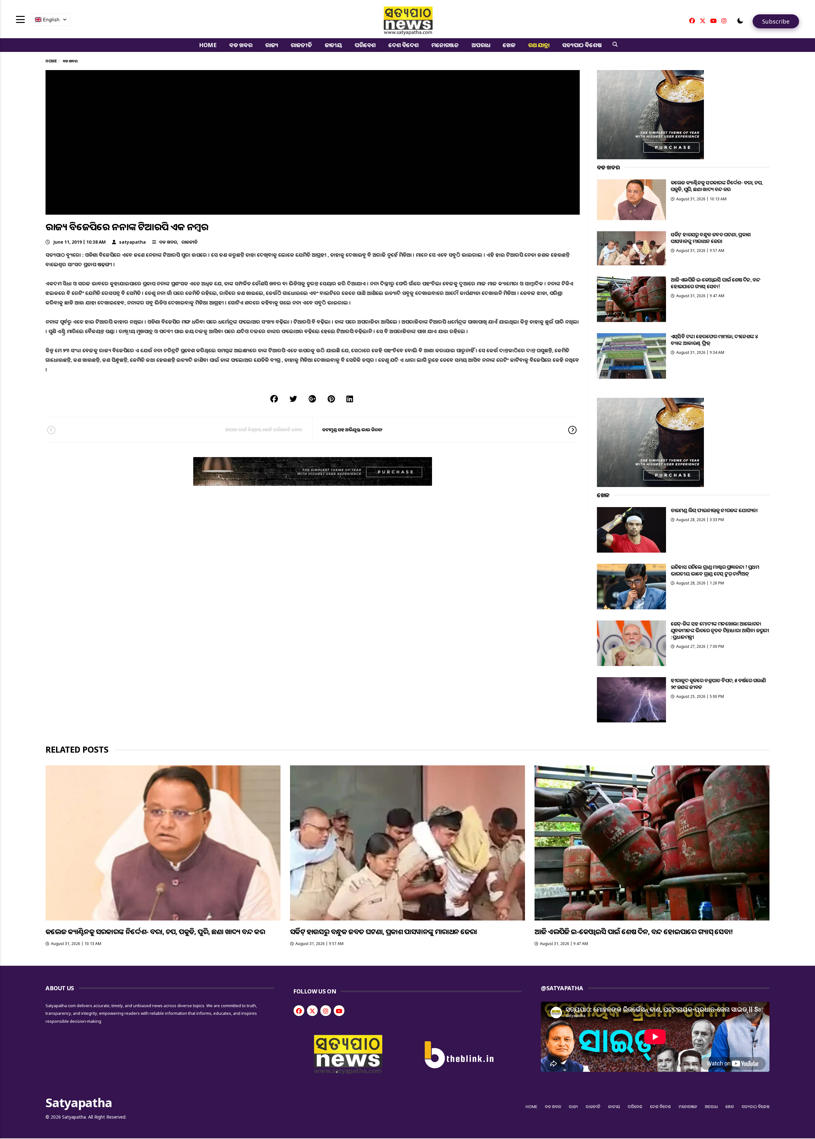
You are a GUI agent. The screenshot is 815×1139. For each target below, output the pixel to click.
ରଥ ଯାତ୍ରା (538, 45)
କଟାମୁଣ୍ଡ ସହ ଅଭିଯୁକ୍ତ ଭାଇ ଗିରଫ (352, 429)
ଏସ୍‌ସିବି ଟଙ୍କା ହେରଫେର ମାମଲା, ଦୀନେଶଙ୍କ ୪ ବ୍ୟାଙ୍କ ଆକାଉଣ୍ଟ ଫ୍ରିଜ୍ (714, 340)
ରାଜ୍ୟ (271, 45)
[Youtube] (713, 21)
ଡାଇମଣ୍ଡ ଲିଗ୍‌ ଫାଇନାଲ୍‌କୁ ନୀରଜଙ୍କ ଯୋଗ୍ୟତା (714, 510)
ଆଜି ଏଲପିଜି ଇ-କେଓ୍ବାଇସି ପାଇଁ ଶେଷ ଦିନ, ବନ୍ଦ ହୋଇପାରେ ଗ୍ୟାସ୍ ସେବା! (715, 283)
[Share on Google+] (312, 398)
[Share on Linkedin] (349, 398)
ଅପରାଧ (480, 45)
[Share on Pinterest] (331, 398)
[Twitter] (702, 21)
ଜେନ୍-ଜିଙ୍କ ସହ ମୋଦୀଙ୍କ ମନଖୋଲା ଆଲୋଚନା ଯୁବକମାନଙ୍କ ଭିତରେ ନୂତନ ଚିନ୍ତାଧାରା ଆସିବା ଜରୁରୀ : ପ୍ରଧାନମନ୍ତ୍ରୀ (720, 630)
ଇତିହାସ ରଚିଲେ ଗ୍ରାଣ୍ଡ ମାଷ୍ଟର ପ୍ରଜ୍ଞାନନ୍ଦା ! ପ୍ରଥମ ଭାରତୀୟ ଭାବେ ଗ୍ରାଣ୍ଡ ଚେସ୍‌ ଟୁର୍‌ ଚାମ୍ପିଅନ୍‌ (715, 570)
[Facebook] (692, 21)
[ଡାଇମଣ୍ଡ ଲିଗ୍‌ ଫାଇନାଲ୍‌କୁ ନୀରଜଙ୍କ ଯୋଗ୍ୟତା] (631, 530)
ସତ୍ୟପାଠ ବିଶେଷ (581, 45)
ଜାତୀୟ (333, 45)
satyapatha (132, 242)
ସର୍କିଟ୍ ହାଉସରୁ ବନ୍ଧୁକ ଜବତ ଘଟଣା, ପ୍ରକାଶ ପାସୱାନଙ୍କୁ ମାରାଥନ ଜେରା (711, 238)
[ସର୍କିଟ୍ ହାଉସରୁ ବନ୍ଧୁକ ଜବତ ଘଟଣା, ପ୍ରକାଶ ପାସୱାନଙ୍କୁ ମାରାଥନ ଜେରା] (631, 248)
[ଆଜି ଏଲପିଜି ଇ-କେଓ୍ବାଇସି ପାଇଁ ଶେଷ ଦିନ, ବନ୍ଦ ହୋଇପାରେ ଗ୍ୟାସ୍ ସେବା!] (631, 299)
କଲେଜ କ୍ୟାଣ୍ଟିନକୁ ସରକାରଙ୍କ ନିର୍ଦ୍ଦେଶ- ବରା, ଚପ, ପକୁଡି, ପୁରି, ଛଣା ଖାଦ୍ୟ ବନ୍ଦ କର (717, 186)
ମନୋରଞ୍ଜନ (445, 45)
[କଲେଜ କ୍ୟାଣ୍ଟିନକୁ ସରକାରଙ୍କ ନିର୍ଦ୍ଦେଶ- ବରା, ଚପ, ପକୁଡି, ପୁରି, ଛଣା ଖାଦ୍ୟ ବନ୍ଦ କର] (631, 199)
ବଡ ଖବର (240, 45)
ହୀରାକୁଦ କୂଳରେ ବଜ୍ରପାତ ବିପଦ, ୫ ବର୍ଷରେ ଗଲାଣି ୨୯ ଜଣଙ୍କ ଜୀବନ (718, 684)
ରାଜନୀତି (301, 45)
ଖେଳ (509, 45)
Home (207, 45)
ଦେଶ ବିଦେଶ (403, 45)
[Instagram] (723, 21)
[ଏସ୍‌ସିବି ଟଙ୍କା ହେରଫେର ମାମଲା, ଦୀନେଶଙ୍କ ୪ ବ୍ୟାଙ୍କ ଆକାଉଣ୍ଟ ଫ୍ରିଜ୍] (631, 356)
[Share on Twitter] (293, 398)
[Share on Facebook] (274, 398)
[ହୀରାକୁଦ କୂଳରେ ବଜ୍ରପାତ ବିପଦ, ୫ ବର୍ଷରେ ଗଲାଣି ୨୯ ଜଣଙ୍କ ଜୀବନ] (631, 700)
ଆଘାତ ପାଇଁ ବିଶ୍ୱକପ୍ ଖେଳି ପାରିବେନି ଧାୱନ (264, 429)
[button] (740, 20)
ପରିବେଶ (365, 45)
